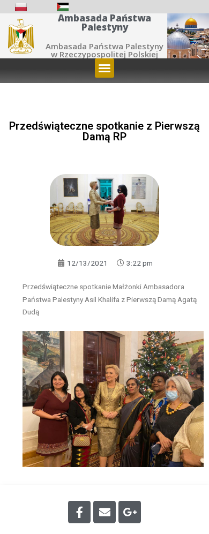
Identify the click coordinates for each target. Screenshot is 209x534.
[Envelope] (104, 512)
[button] (104, 68)
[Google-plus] (129, 512)
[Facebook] (79, 512)
